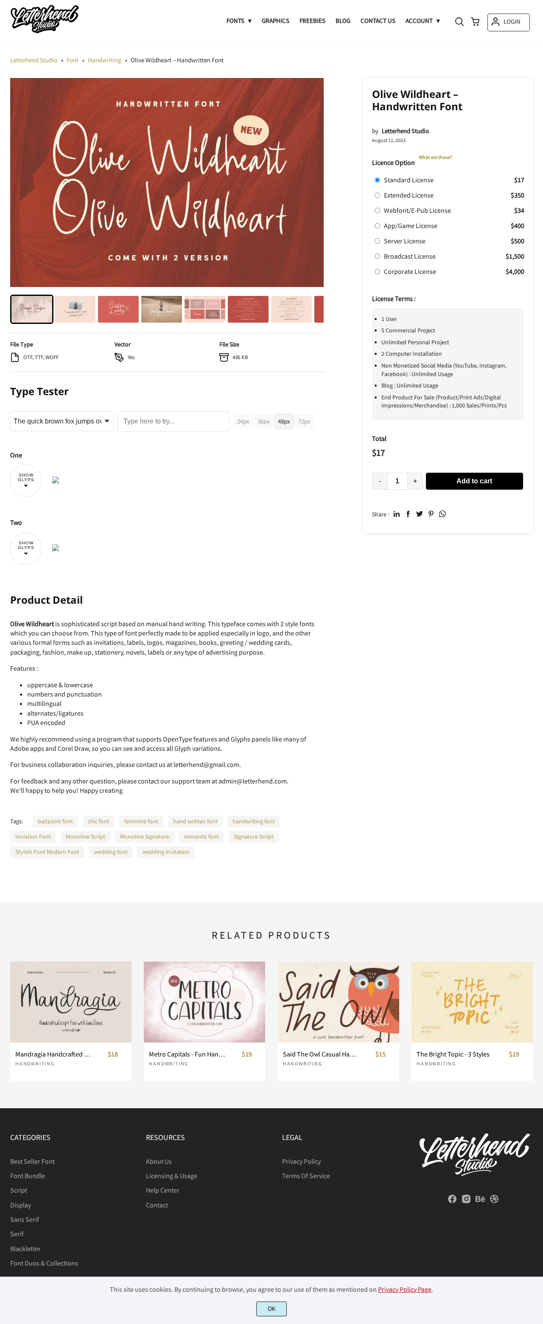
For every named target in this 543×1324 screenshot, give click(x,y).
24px (243, 421)
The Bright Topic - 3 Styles (453, 1054)
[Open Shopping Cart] (475, 22)
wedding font (111, 852)
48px (284, 421)
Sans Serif (24, 1219)
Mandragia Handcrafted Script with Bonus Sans (53, 1054)
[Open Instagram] (466, 1201)
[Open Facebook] (452, 1201)
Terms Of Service (306, 1175)
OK (272, 1309)
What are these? (435, 157)
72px (304, 421)
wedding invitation (166, 852)
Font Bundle (27, 1175)
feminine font (141, 821)
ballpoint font (55, 821)
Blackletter (25, 1248)
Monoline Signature (144, 836)
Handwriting (35, 1063)
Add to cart (474, 481)
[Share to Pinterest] (431, 514)
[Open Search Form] (459, 22)
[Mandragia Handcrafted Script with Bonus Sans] (71, 1002)
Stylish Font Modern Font (47, 852)
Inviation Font (33, 836)
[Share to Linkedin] (396, 514)
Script (18, 1190)
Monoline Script (85, 836)
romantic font (201, 836)
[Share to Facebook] (408, 514)
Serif (17, 1233)
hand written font (195, 821)
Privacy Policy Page (404, 1289)
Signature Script (254, 836)
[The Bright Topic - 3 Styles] (472, 1002)
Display (20, 1205)
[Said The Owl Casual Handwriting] (338, 1002)
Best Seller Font (32, 1161)
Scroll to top (535, 1095)
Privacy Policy (301, 1161)
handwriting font (253, 821)
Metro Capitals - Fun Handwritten (187, 1054)
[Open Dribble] (494, 1201)
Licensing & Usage (171, 1175)
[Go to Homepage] (44, 33)
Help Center (162, 1190)
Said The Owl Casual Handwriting (321, 1054)
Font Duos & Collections (44, 1263)
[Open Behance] (480, 1201)
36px (264, 421)
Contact (157, 1205)
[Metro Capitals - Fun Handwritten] (204, 1002)
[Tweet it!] (419, 514)
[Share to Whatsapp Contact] (442, 514)
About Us (159, 1161)
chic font (98, 821)
